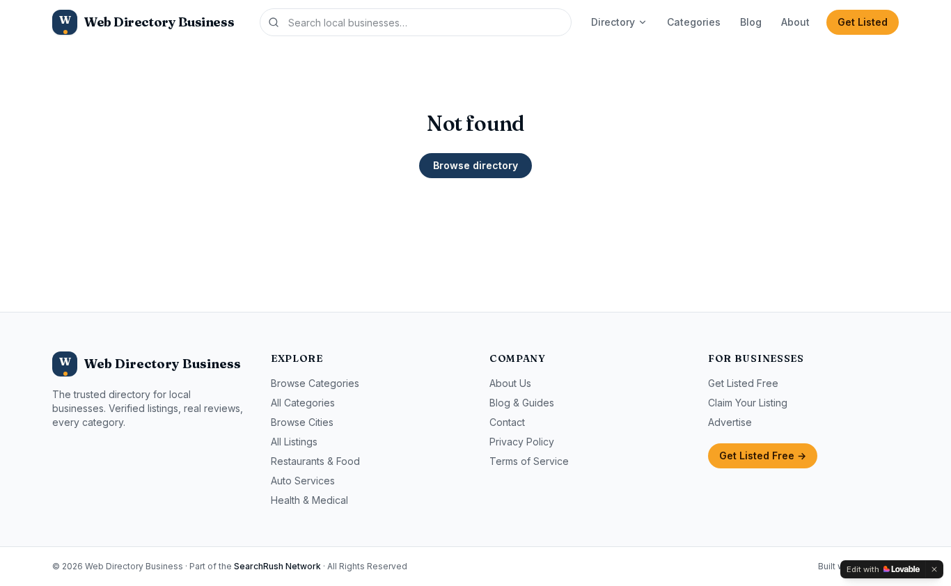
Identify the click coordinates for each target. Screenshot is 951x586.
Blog (751, 22)
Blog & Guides (521, 403)
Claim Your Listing (747, 403)
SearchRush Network (277, 566)
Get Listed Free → (762, 455)
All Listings (294, 442)
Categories (694, 22)
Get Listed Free (743, 383)
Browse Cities (302, 422)
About (795, 22)
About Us (510, 383)
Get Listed (863, 22)
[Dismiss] (934, 569)
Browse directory (475, 165)
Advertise (730, 422)
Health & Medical (309, 500)
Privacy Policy (521, 442)
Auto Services (303, 480)
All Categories (303, 403)
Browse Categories (315, 383)
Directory (613, 22)
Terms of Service (529, 461)
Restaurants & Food (315, 461)
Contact (507, 422)
